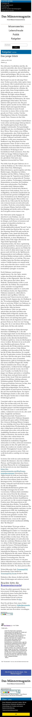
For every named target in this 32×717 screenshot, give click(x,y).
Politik (16, 34)
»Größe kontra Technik (7, 10)
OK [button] (16, 714)
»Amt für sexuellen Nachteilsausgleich (11, 8)
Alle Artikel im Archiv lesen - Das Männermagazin (16, 673)
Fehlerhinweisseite (23, 605)
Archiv (14, 52)
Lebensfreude (16, 30)
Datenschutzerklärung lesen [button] (10, 710)
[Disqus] (16, 642)
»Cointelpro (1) (5, 7)
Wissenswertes (16, 26)
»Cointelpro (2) (5, 3)
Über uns (7, 699)
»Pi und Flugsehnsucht (7, 5)
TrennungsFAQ (22, 569)
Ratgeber (16, 38)
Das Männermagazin (16, 16)
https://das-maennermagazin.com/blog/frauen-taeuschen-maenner (13, 471)
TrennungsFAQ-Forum (9, 573)
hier (20, 599)
